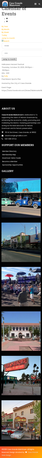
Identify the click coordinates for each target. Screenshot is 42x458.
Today (4, 35)
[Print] (7, 19)
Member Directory (9, 151)
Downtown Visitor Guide (11, 158)
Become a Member (9, 161)
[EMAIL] (7, 21)
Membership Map (9, 154)
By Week (5, 32)
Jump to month (8, 38)
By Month (5, 29)
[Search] (21, 41)
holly (6, 76)
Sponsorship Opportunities (12, 165)
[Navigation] (35, 4)
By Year (5, 26)
